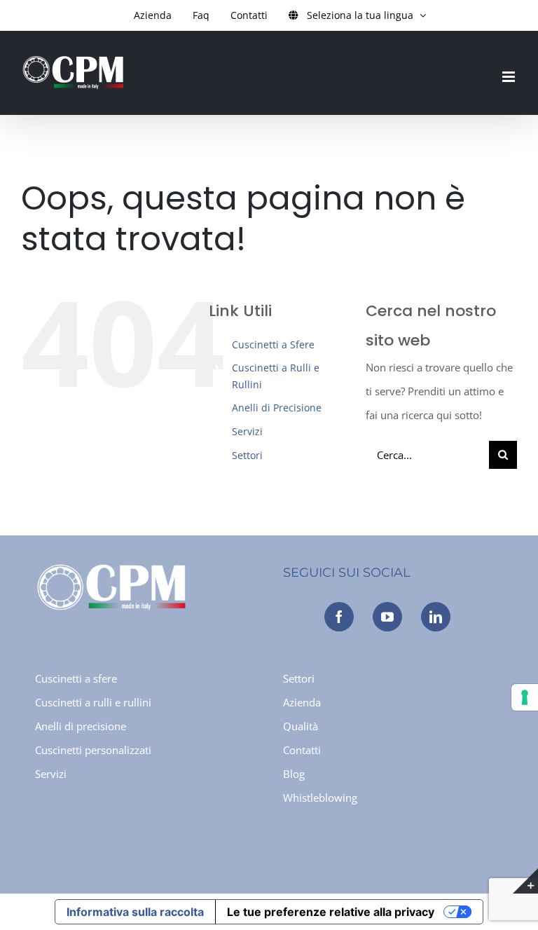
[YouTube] (387, 616)
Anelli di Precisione (277, 407)
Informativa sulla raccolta (135, 912)
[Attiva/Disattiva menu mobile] (509, 76)
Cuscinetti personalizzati (93, 750)
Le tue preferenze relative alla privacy (330, 912)
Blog (294, 774)
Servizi (247, 431)
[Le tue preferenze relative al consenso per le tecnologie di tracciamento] (524, 697)
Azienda (302, 702)
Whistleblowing (320, 798)
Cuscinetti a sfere (76, 678)
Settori (247, 455)
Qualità (300, 726)
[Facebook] (339, 616)
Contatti (302, 750)
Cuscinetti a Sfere (273, 344)
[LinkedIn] (435, 616)
